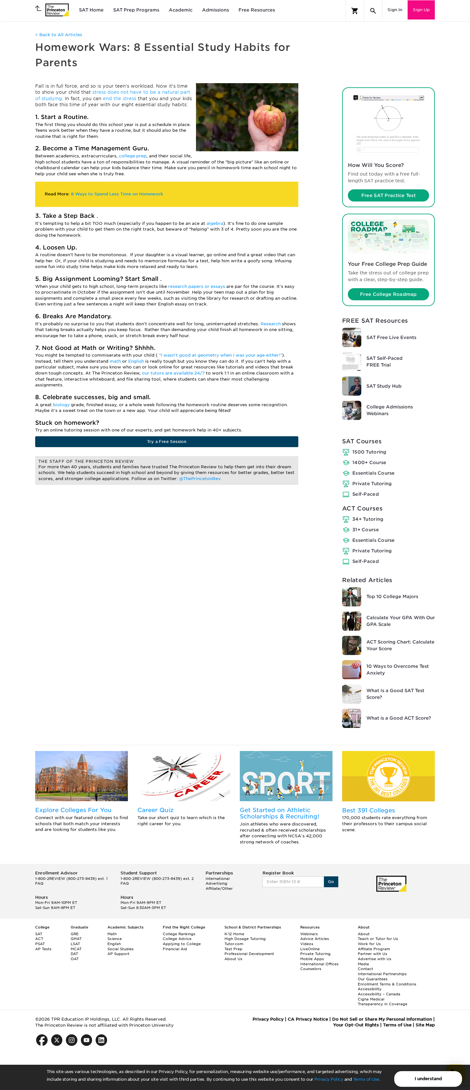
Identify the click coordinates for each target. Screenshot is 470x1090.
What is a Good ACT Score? (398, 718)
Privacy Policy (328, 1079)
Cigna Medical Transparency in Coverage (382, 1002)
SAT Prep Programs (136, 9)
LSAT (75, 944)
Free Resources (257, 9)
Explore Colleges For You (73, 810)
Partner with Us (372, 954)
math (116, 361)
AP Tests (43, 949)
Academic (180, 9)
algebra (215, 223)
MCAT (76, 949)
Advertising (216, 883)
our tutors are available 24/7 (174, 373)
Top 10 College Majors (392, 596)
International (218, 878)
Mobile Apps (312, 959)
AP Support (118, 954)
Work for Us (369, 944)
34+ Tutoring (367, 519)
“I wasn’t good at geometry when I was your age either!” (220, 355)
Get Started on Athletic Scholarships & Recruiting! (279, 813)
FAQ (39, 883)
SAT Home (91, 9)
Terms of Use (366, 1079)
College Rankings (179, 934)
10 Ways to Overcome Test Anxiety (397, 669)
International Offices (319, 964)
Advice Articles (314, 938)
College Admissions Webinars (389, 410)
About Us (233, 959)
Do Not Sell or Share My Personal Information (382, 1019)
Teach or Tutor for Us (378, 938)
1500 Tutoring (369, 451)
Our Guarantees (373, 979)
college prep (132, 156)
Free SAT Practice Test (388, 195)
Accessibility (369, 989)
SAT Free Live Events (391, 337)
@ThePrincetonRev (199, 478)
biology (62, 404)
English (136, 361)
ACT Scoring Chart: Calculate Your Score (400, 645)
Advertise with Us (374, 959)
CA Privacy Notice (308, 1019)
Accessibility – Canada (379, 994)
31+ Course (365, 529)
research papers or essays (197, 286)
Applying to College (182, 944)
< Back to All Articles (58, 34)
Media (363, 964)
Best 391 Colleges (368, 810)
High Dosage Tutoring (245, 938)
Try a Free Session (166, 441)
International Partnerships (382, 974)
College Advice (177, 938)
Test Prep (233, 949)
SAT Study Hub (384, 386)
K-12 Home (234, 934)
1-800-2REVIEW (71, 878)
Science (114, 938)
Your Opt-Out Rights (356, 1025)
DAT (74, 954)
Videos (306, 944)
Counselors (310, 969)
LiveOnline (310, 949)
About (364, 934)
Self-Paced (365, 494)
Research (271, 323)
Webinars (309, 934)
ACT (39, 938)
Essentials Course (373, 473)
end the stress (120, 98)
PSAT (40, 944)
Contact (365, 969)
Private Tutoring (372, 483)
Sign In (395, 9)
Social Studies (120, 949)
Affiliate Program (374, 949)
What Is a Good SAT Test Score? (395, 694)
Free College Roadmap (388, 294)
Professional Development (249, 954)
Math (112, 934)
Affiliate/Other (219, 888)
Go (331, 881)
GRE (75, 934)
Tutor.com (233, 944)
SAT (38, 934)
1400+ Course (369, 462)
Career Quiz (155, 810)
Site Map (425, 1025)
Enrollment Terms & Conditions (387, 984)
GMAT (76, 938)
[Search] (373, 10)
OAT (75, 959)
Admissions (215, 9)
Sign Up (421, 9)
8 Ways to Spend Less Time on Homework (117, 194)
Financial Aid (175, 949)
